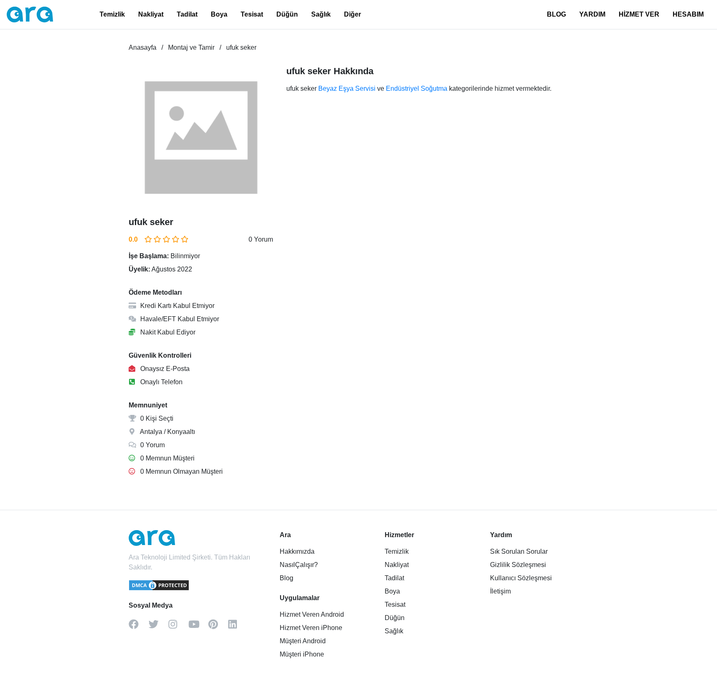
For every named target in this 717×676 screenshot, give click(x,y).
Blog (286, 578)
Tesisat (252, 14)
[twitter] (158, 627)
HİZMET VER (639, 14)
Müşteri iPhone (302, 654)
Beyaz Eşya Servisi (347, 88)
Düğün (287, 14)
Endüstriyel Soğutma (416, 88)
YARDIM (592, 14)
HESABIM (688, 14)
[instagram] (178, 627)
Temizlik (112, 14)
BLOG (556, 14)
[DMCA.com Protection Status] (159, 589)
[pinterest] (218, 627)
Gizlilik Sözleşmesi (518, 564)
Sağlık (321, 14)
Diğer (352, 14)
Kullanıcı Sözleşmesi (521, 578)
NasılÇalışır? (299, 564)
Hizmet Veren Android (312, 614)
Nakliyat (150, 14)
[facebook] (139, 627)
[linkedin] (238, 627)
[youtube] (198, 627)
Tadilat (187, 14)
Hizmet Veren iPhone (311, 627)
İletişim (500, 591)
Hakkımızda (297, 551)
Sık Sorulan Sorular (519, 551)
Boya (219, 14)
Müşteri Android (303, 641)
